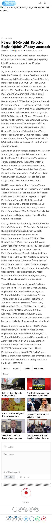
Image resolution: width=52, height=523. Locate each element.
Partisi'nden (38, 368)
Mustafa (16, 368)
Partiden (27, 368)
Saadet (6, 374)
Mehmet (6, 368)
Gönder (9, 477)
